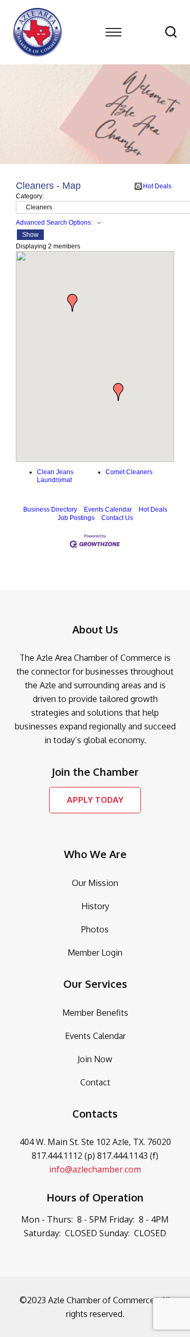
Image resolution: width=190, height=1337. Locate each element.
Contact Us (117, 518)
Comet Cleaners (129, 472)
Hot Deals (157, 186)
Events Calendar (108, 509)
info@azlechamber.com (95, 1169)
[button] (118, 392)
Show (30, 234)
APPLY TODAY (95, 800)
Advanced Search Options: (54, 222)
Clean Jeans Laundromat (55, 476)
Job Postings (76, 518)
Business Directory (50, 509)
